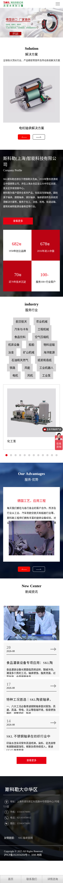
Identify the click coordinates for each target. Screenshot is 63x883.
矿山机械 (28, 352)
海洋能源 (49, 352)
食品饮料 (20, 337)
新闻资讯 (31, 592)
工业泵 (46, 375)
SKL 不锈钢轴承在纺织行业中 (28, 736)
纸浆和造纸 (45, 360)
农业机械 (41, 321)
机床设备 (13, 344)
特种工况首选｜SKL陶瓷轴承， (29, 699)
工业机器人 (46, 367)
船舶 (31, 344)
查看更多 (18, 221)
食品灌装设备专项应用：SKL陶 (29, 663)
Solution (31, 48)
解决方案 (31, 54)
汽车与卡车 (21, 329)
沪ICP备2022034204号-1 (17, 855)
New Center (31, 586)
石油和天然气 (20, 360)
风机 (30, 375)
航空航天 (21, 321)
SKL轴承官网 (25, 838)
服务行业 (31, 310)
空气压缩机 (42, 337)
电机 (15, 375)
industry (31, 304)
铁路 (12, 367)
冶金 (11, 352)
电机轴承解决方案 (31, 128)
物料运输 (49, 344)
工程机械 (43, 329)
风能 (27, 367)
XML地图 (36, 855)
